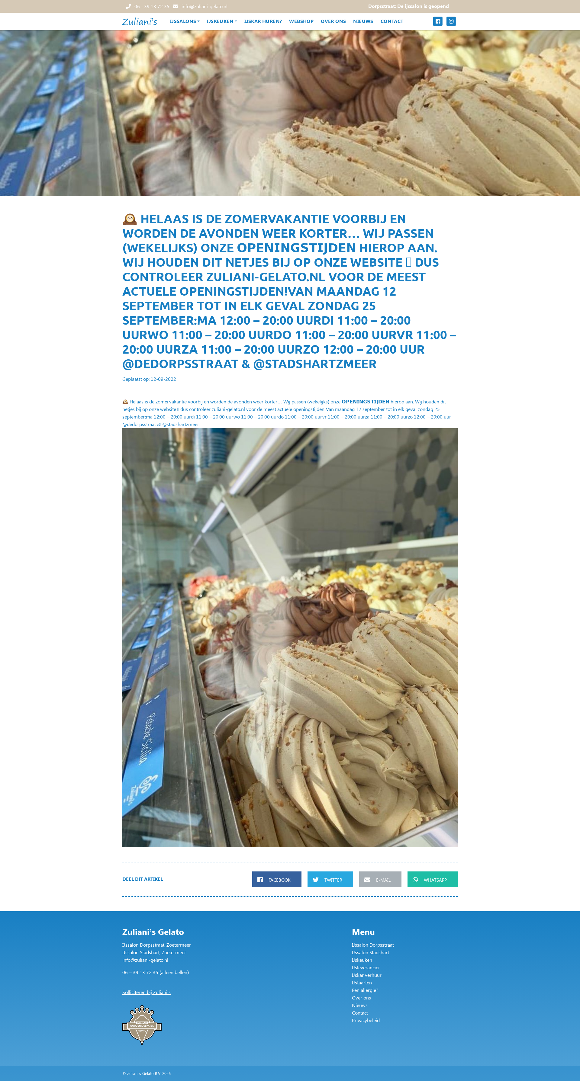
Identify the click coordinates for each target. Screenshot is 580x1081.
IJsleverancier (366, 967)
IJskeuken (220, 21)
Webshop (301, 21)
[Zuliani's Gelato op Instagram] (451, 21)
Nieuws (363, 21)
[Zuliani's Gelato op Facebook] (437, 21)
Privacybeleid (366, 1020)
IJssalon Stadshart (370, 952)
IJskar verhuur (367, 975)
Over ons (333, 21)
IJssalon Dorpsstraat (373, 944)
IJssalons (183, 21)
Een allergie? (365, 990)
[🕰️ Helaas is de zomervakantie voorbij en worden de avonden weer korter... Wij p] (290, 637)
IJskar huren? (263, 21)
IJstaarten (362, 982)
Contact (392, 21)
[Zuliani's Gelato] (139, 21)
